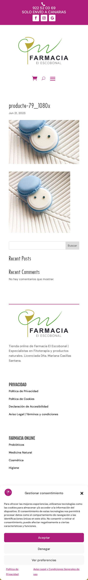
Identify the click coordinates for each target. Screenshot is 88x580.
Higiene (14, 468)
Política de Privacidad (23, 391)
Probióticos (16, 444)
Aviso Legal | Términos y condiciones (33, 414)
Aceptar (44, 538)
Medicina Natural (20, 452)
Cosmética (16, 460)
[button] (82, 493)
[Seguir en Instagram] (44, 18)
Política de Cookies (21, 399)
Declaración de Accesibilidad (28, 406)
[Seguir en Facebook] (36, 18)
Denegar (44, 549)
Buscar (72, 245)
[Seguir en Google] (52, 18)
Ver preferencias (44, 560)
